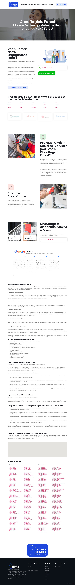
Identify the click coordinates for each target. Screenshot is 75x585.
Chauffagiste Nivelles (56, 494)
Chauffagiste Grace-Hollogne (43, 523)
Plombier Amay (12, 467)
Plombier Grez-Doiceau (13, 522)
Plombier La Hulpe (27, 470)
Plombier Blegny (12, 485)
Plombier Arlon (11, 470)
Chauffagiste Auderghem (42, 474)
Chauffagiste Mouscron (56, 491)
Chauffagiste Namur (56, 492)
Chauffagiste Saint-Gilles (56, 503)
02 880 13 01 (47, 67)
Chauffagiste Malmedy (56, 480)
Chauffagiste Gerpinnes (42, 522)
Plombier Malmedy (27, 479)
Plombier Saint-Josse (27, 503)
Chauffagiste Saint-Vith (56, 506)
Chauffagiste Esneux (42, 506)
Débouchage (39, 4)
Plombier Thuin (26, 512)
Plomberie (33, 4)
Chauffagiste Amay (41, 467)
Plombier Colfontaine (13, 500)
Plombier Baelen (12, 478)
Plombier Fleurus (12, 512)
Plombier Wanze (26, 523)
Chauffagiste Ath (41, 472)
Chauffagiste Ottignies (56, 495)
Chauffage (27, 4)
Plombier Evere (12, 508)
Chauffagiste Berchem (42, 483)
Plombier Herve (12, 525)
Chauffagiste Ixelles (41, 530)
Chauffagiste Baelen (41, 478)
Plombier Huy (11, 527)
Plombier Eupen (12, 507)
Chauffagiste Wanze (56, 524)
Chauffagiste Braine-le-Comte (43, 489)
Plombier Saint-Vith (27, 505)
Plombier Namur (26, 491)
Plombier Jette (11, 530)
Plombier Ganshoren (13, 517)
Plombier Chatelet (12, 495)
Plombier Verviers (27, 517)
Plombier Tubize (26, 514)
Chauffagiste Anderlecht (42, 469)
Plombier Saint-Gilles (27, 502)
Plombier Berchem (12, 483)
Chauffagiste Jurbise (56, 469)
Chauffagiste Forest (41, 517)
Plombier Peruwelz (27, 496)
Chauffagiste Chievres (42, 500)
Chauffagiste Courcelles (42, 502)
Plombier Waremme (27, 524)
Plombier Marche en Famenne (29, 481)
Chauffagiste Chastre (42, 495)
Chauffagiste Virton (55, 522)
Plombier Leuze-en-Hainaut (28, 475)
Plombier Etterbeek (12, 506)
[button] (36, 274)
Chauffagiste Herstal (41, 527)
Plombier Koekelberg (27, 469)
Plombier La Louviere (27, 472)
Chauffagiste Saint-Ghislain (57, 502)
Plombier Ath (11, 472)
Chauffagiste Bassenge (42, 479)
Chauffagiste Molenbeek (56, 485)
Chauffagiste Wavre (56, 529)
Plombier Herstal (12, 524)
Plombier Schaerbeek (27, 507)
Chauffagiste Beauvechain (43, 481)
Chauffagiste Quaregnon (56, 501)
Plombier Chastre (12, 494)
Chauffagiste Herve (41, 528)
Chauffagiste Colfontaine (42, 501)
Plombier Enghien (12, 503)
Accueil (23, 4)
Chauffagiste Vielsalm (56, 519)
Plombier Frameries (12, 516)
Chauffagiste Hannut (42, 525)
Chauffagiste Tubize (56, 516)
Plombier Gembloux (12, 518)
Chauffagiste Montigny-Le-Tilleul (58, 489)
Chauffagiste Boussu (42, 486)
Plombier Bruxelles (12, 490)
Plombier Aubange (12, 473)
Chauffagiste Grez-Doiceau (43, 524)
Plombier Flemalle (12, 511)
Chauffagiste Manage (56, 481)
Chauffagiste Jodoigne (56, 468)
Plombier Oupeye (27, 495)
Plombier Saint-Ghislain (28, 501)
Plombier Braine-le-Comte (13, 489)
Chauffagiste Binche (41, 484)
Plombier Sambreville (27, 506)
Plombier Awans (12, 475)
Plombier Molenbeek (27, 484)
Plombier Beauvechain (13, 481)
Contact (52, 4)
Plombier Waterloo (27, 525)
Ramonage (44, 4)
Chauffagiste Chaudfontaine (43, 497)
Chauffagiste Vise (55, 523)
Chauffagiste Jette (55, 467)
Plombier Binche (12, 484)
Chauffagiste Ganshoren (42, 519)
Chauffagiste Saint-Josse (57, 505)
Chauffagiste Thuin (55, 513)
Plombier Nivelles (27, 492)
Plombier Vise (26, 522)
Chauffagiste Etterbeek (42, 507)
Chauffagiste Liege (55, 479)
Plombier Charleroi (12, 492)
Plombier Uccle (26, 516)
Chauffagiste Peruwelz (56, 497)
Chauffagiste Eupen (41, 508)
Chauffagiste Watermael (56, 528)
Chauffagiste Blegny (41, 485)
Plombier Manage (27, 480)
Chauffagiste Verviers (56, 518)
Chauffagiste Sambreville (57, 507)
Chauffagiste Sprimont (56, 512)
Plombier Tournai (27, 513)
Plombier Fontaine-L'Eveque (14, 513)
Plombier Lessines (27, 474)
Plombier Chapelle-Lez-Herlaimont (15, 491)
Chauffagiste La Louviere (57, 473)
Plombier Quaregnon (27, 500)
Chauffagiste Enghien (42, 505)
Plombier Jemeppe (12, 529)
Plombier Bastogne (12, 480)
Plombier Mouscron (27, 490)
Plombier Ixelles (12, 528)
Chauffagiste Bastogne (42, 480)
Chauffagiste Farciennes (42, 511)
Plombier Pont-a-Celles (28, 497)
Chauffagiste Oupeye (56, 496)
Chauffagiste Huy (41, 529)
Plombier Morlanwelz (27, 489)
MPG (73, 583)
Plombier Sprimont (27, 511)
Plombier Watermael (27, 527)
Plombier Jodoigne (27, 467)
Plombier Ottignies (27, 494)
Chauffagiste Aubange (42, 473)
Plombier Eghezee (12, 502)
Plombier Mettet (26, 483)
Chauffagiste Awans (41, 475)
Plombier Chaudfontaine (13, 496)
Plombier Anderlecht (12, 469)
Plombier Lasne (26, 473)
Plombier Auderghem (13, 474)
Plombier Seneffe (27, 508)
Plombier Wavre (26, 528)
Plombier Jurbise (27, 468)
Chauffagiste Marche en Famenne (58, 483)
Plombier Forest (12, 514)
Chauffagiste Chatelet (42, 496)
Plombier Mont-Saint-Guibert (29, 486)
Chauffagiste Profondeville (57, 500)
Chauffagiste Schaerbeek (57, 508)
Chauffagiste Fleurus (42, 513)
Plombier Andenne (12, 468)
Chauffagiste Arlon (41, 470)
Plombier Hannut (12, 523)
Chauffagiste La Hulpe (56, 472)
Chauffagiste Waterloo (56, 527)
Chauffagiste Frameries (42, 518)
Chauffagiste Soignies (56, 511)
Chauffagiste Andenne (42, 468)
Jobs (48, 4)
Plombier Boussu (12, 486)
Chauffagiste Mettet (56, 484)
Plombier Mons (26, 485)
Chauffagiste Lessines (56, 475)
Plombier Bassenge (12, 479)
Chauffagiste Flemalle (42, 512)
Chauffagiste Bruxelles (42, 490)
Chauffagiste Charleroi (42, 494)
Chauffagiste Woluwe (56, 530)
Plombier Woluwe (27, 529)
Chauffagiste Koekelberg (56, 470)
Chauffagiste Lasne (56, 474)
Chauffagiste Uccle (55, 517)
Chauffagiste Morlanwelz (57, 490)
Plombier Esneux (12, 505)
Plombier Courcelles (12, 501)
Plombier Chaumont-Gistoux (14, 497)
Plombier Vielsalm (27, 518)
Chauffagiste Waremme (56, 525)
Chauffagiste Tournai (56, 514)
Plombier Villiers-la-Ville (28, 519)
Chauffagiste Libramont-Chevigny (58, 478)
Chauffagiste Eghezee (42, 503)
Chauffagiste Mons (55, 486)
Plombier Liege (26, 478)
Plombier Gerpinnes (12, 519)
